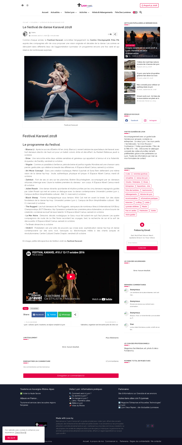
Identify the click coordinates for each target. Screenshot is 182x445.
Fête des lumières (132, 190)
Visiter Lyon (69, 12)
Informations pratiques (149, 198)
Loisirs (147, 202)
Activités (83, 12)
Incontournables (132, 198)
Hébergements (131, 194)
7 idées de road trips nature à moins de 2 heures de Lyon (148, 63)
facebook (134, 120)
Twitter (53, 315)
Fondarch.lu (129, 351)
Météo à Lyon (77, 403)
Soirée (153, 210)
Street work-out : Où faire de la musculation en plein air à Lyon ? (148, 98)
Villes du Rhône (78, 406)
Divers (145, 182)
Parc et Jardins (131, 210)
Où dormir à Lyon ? (79, 396)
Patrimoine (144, 210)
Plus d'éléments (112, 338)
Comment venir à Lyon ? (81, 393)
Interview (129, 202)
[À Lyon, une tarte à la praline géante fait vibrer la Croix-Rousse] (129, 76)
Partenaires (124, 441)
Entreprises (130, 186)
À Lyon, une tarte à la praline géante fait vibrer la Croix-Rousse (148, 75)
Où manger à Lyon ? (80, 398)
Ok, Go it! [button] (11, 438)
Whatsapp (66, 315)
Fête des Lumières (123, 12)
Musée (144, 206)
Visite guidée (130, 215)
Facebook (40, 315)
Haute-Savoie (35, 393)
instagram (153, 120)
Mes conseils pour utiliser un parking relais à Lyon (148, 86)
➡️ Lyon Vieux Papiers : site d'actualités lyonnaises (138, 407)
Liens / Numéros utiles (81, 401)
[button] (135, 12)
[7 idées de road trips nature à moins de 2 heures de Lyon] (129, 65)
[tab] (45, 12)
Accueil (45, 12)
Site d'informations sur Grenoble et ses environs (137, 393)
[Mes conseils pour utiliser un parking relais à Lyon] (129, 88)
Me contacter (156, 441)
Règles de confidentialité (140, 441)
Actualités (55, 12)
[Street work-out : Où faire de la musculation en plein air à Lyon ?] (129, 99)
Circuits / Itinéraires (133, 182)
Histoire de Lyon (146, 194)
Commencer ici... (112, 441)
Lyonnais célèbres (132, 206)
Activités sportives (141, 174)
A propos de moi (97, 441)
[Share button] (75, 314)
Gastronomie (147, 190)
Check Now (19, 433)
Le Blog (139, 202)
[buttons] (22, 5)
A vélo (128, 174)
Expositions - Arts (143, 186)
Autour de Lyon (142, 178)
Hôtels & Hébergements (102, 12)
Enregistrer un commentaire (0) (70, 376)
